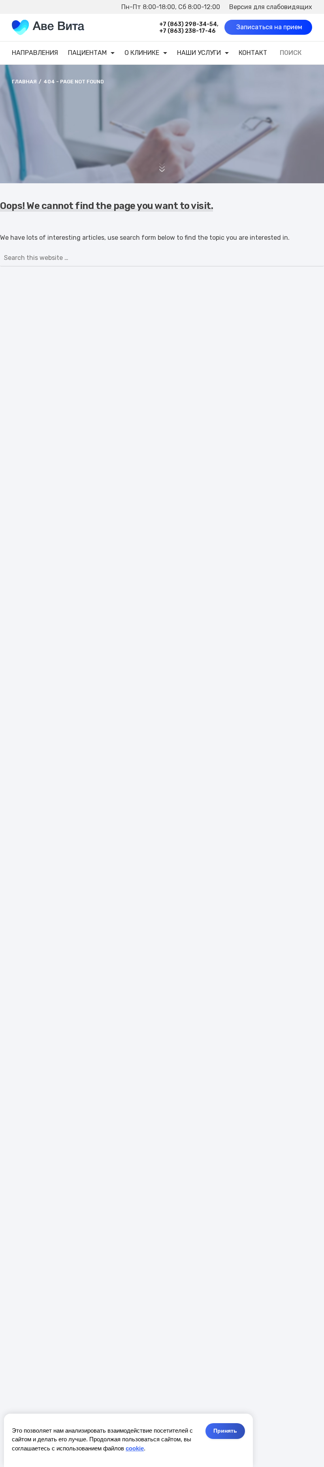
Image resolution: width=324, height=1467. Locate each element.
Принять (225, 1431)
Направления (35, 52)
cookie (135, 1448)
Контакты (255, 52)
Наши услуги (199, 52)
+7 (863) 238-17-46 (187, 31)
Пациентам (87, 52)
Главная (24, 82)
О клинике (141, 52)
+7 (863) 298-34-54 (188, 24)
